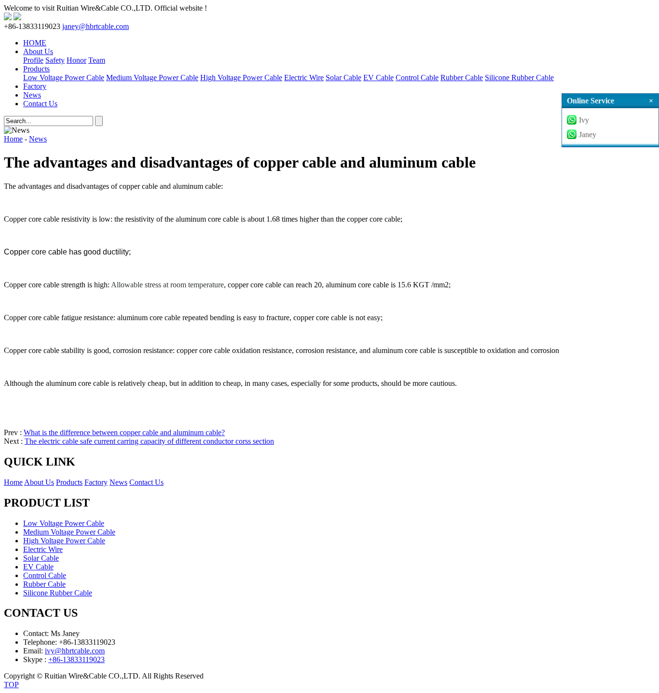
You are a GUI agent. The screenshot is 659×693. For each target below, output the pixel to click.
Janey (587, 134)
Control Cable (417, 77)
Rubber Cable (461, 77)
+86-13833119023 (76, 659)
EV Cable (378, 77)
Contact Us (40, 103)
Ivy (584, 120)
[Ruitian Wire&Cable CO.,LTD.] (8, 18)
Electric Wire (304, 77)
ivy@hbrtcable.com (75, 651)
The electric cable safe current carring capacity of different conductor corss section (149, 441)
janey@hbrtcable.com (95, 26)
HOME (34, 43)
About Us (38, 51)
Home (13, 139)
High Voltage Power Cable (241, 77)
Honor (76, 60)
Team (96, 60)
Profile (33, 60)
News (32, 95)
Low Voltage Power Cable (63, 77)
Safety (55, 60)
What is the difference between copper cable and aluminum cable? (124, 432)
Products (36, 69)
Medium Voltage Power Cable (152, 77)
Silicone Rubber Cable (519, 77)
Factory (34, 86)
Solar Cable (343, 77)
